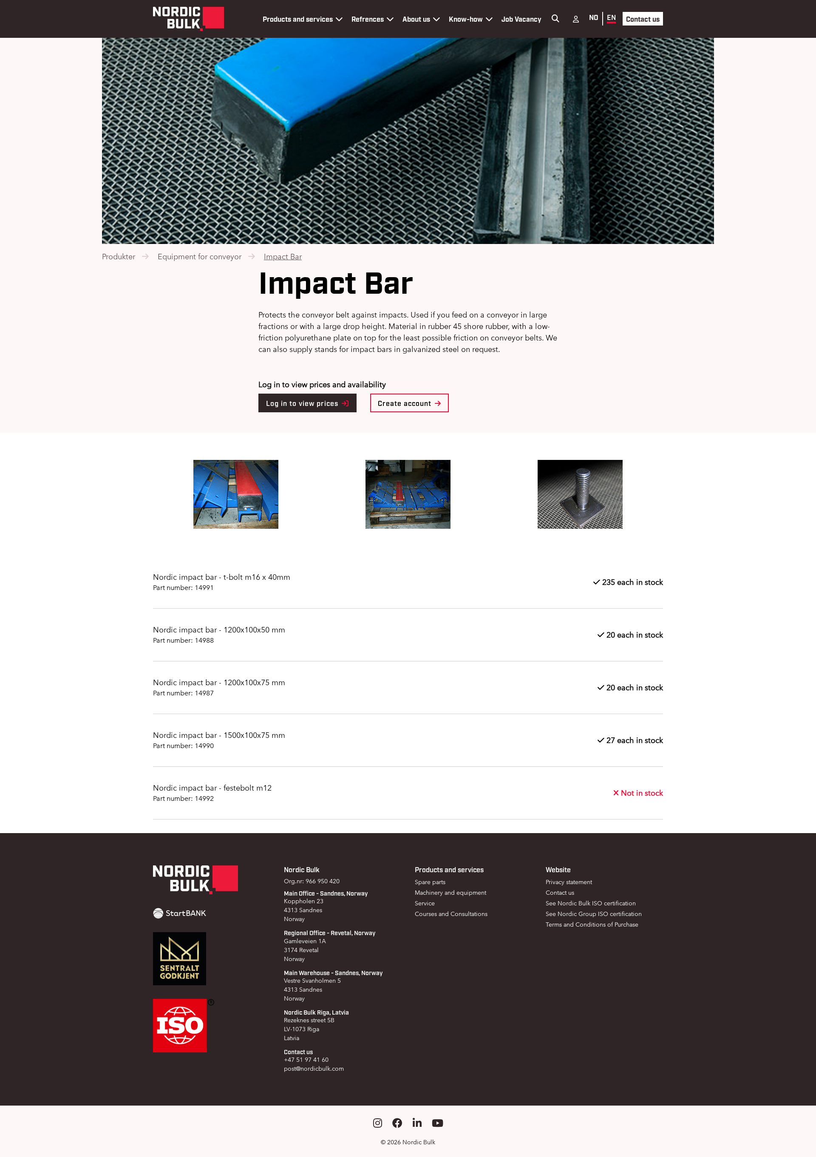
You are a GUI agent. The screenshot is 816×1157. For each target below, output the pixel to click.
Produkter (118, 256)
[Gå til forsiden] (188, 19)
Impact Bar (283, 256)
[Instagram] (377, 1123)
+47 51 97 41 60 (306, 1059)
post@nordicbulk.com (314, 1068)
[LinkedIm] (417, 1123)
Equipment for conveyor (199, 256)
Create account (406, 403)
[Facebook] (397, 1123)
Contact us (643, 18)
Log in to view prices (303, 403)
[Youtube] (437, 1123)
